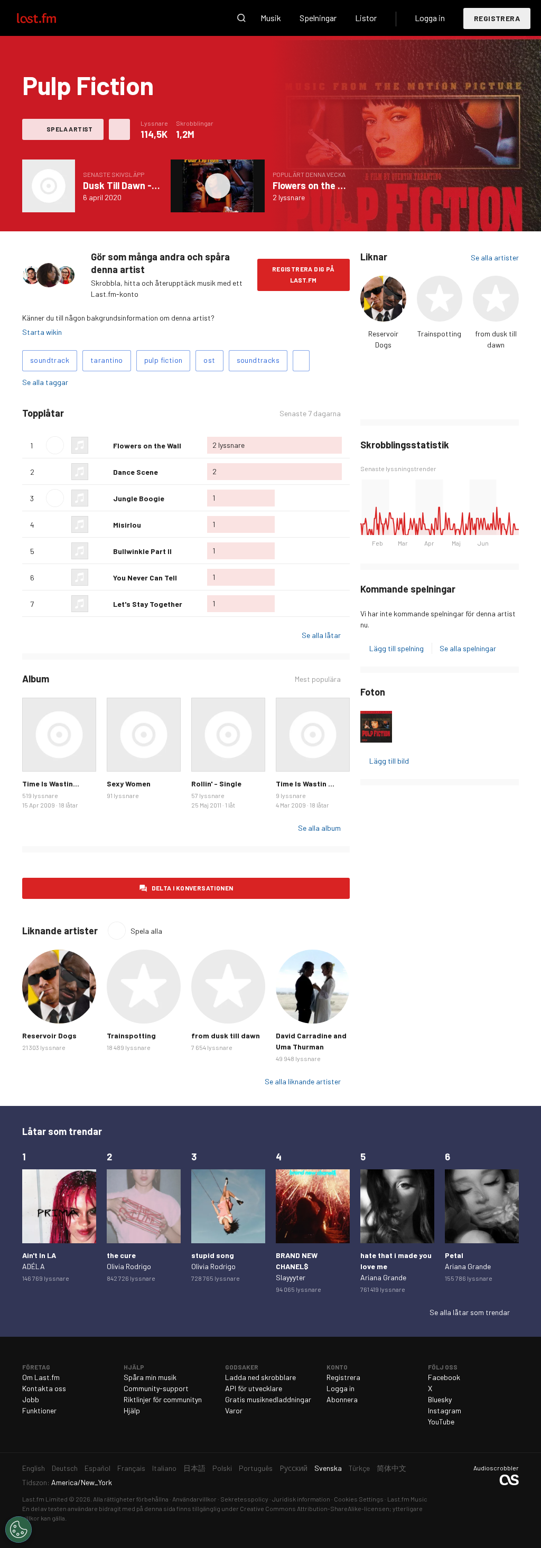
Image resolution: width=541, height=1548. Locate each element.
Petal (454, 1255)
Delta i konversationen (193, 888)
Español (97, 1467)
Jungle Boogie (138, 498)
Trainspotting (439, 333)
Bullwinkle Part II (142, 551)
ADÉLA (33, 1266)
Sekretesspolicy (244, 1499)
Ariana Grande (383, 1277)
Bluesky (440, 1399)
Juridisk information (301, 1499)
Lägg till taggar (301, 360)
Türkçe (359, 1467)
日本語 (194, 1467)
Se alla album (319, 827)
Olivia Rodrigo (129, 1266)
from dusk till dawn (225, 1035)
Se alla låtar (321, 635)
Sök (241, 18)
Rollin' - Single (216, 783)
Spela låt (54, 445)
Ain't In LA (39, 1255)
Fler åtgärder (119, 129)
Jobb (30, 1399)
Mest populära (318, 679)
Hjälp (132, 1410)
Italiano (164, 1467)
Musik (270, 18)
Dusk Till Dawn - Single (131, 185)
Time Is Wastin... (50, 783)
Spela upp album (48, 186)
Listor (366, 18)
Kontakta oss (44, 1388)
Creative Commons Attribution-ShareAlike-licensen (314, 1508)
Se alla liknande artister (303, 1081)
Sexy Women (129, 783)
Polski (222, 1467)
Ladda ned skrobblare (260, 1377)
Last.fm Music (407, 1499)
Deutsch (65, 1467)
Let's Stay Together (147, 603)
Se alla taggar (45, 382)
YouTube (441, 1421)
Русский (293, 1467)
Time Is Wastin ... (305, 783)
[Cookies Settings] (18, 1529)
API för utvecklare (253, 1388)
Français (131, 1467)
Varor (233, 1410)
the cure (121, 1255)
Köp (35, 757)
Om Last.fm (41, 1377)
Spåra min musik (150, 1377)
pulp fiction (163, 359)
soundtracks (258, 359)
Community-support (156, 1388)
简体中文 (391, 1467)
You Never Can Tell (145, 577)
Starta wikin (42, 331)
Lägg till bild (389, 760)
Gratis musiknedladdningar (268, 1399)
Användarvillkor (194, 1499)
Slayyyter (290, 1277)
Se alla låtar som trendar (470, 1312)
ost (209, 359)
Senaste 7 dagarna (310, 413)
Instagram (444, 1410)
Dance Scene (135, 471)
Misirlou (127, 524)
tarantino (106, 359)
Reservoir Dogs (49, 1035)
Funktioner (39, 1410)
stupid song (212, 1255)
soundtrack (49, 359)
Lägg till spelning (396, 648)
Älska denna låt (100, 445)
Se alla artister (495, 257)
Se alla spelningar (468, 648)
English (33, 1467)
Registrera (497, 18)
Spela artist (69, 129)
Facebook (444, 1377)
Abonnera (342, 1399)
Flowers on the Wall (314, 185)
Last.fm (48, 18)
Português (256, 1467)
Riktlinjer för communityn (163, 1399)
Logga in (430, 18)
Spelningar (318, 18)
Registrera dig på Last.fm (303, 274)
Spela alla (112, 413)
